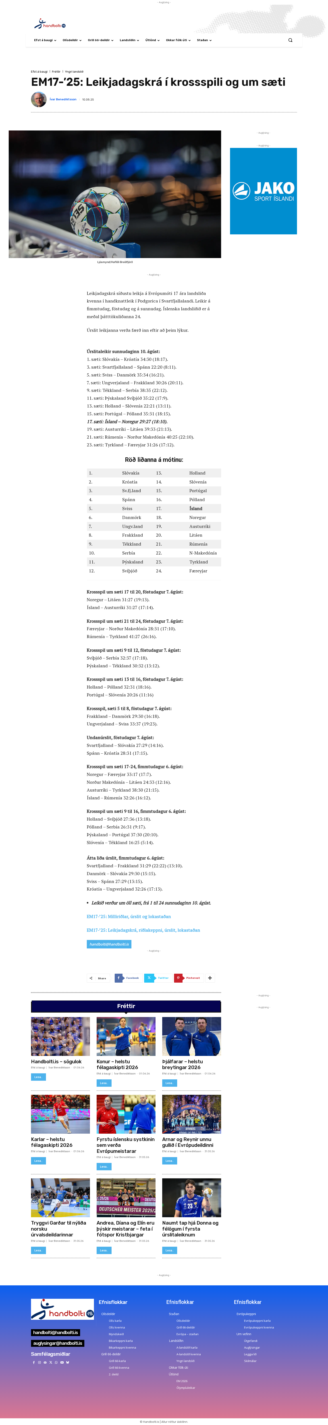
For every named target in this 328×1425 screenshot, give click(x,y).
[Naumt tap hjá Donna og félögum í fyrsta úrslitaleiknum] (191, 1197)
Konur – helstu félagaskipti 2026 (117, 1064)
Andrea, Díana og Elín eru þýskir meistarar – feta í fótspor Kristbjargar (125, 1229)
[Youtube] (62, 1362)
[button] (290, 40)
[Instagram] (39, 1362)
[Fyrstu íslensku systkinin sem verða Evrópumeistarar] (126, 1114)
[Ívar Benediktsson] (39, 99)
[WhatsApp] (56, 1362)
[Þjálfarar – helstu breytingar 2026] (191, 1036)
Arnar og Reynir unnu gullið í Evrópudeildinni (187, 1142)
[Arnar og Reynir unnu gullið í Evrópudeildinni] (191, 1114)
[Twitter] (51, 1362)
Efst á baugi (39, 71)
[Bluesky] (67, 1362)
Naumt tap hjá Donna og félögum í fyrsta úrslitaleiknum (190, 1229)
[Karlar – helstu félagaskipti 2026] (60, 1114)
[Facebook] (34, 1362)
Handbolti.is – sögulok (56, 1062)
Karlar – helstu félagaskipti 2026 (52, 1142)
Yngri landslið (74, 71)
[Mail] (45, 1362)
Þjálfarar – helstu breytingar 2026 (182, 1064)
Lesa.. (38, 1077)
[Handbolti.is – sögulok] (60, 1036)
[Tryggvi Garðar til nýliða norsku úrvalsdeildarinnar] (60, 1197)
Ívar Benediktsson (63, 99)
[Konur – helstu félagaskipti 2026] (126, 1036)
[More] (210, 978)
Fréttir (56, 71)
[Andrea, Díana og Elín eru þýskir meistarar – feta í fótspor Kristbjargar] (126, 1197)
